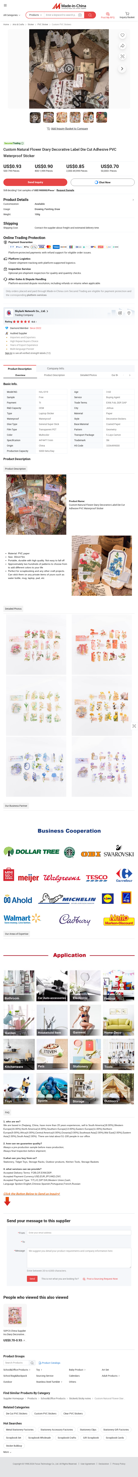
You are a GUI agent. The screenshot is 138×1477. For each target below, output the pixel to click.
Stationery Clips (88, 1429)
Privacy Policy (119, 1463)
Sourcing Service (44, 1375)
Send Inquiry (35, 182)
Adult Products (109, 1375)
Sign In (8, 353)
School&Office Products (15, 1369)
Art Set (105, 1369)
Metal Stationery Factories (19, 1429)
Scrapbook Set (13, 1437)
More (6, 1452)
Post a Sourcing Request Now (100, 1278)
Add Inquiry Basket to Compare (69, 128)
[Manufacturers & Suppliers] (69, 6)
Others (72, 1381)
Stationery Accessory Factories (57, 1429)
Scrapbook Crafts (67, 1437)
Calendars (74, 1375)
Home (6, 24)
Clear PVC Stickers (73, 1413)
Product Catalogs (50, 1362)
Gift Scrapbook (91, 1437)
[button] (123, 375)
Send (32, 1278)
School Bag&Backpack (15, 1375)
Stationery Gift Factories (116, 1429)
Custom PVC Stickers (61, 24)
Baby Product (76, 1369)
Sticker (31, 24)
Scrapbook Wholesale (39, 1437)
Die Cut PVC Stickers (16, 1413)
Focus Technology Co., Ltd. (47, 1463)
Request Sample (65, 190)
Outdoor (7, 1381)
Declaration (104, 1463)
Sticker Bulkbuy (14, 1445)
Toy (38, 1369)
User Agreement (88, 1463)
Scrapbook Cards (115, 1437)
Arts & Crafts (18, 24)
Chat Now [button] (105, 182)
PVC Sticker (43, 24)
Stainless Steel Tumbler (48, 1381)
